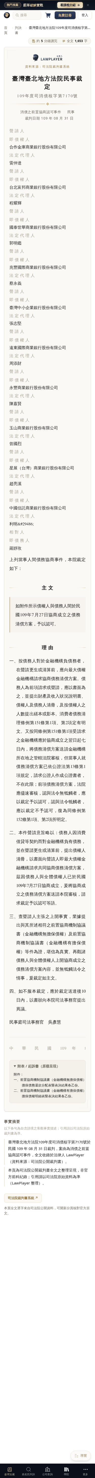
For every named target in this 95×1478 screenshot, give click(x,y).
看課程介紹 (70, 5)
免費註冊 (65, 15)
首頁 (5, 30)
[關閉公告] (88, 5)
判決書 (18, 30)
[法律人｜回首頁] (7, 15)
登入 (85, 15)
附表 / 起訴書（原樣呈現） (38, 1066)
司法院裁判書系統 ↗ (23, 1198)
